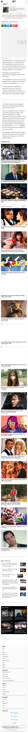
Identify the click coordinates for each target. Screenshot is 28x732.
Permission (5, 674)
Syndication (5, 676)
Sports (4, 658)
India (3, 648)
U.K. (3, 705)
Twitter (15, 716)
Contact (4, 693)
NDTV (12, 138)
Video (3, 666)
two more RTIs (16, 125)
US (3, 650)
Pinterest (15, 719)
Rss (15, 723)
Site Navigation (6, 691)
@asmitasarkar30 (13, 21)
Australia (4, 699)
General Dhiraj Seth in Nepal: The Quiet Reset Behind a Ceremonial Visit (9, 589)
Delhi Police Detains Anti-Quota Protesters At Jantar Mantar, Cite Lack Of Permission (12, 161)
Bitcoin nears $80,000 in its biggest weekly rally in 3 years (7, 631)
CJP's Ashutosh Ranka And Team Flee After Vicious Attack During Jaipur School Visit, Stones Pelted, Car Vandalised (20, 632)
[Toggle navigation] (2, 1)
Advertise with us (6, 672)
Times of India (20, 83)
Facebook (15, 713)
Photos (4, 664)
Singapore (4, 703)
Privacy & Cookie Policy (8, 680)
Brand (3, 687)
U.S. (3, 707)
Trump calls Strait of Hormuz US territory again (13, 181)
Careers (4, 689)
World (3, 652)
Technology (5, 656)
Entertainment (5, 660)
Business (4, 654)
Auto (3, 662)
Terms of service (6, 678)
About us (4, 685)
